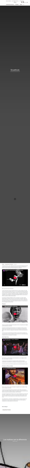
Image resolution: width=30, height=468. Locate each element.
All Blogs (3, 264)
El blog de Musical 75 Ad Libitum (9, 264)
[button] (23, 4)
